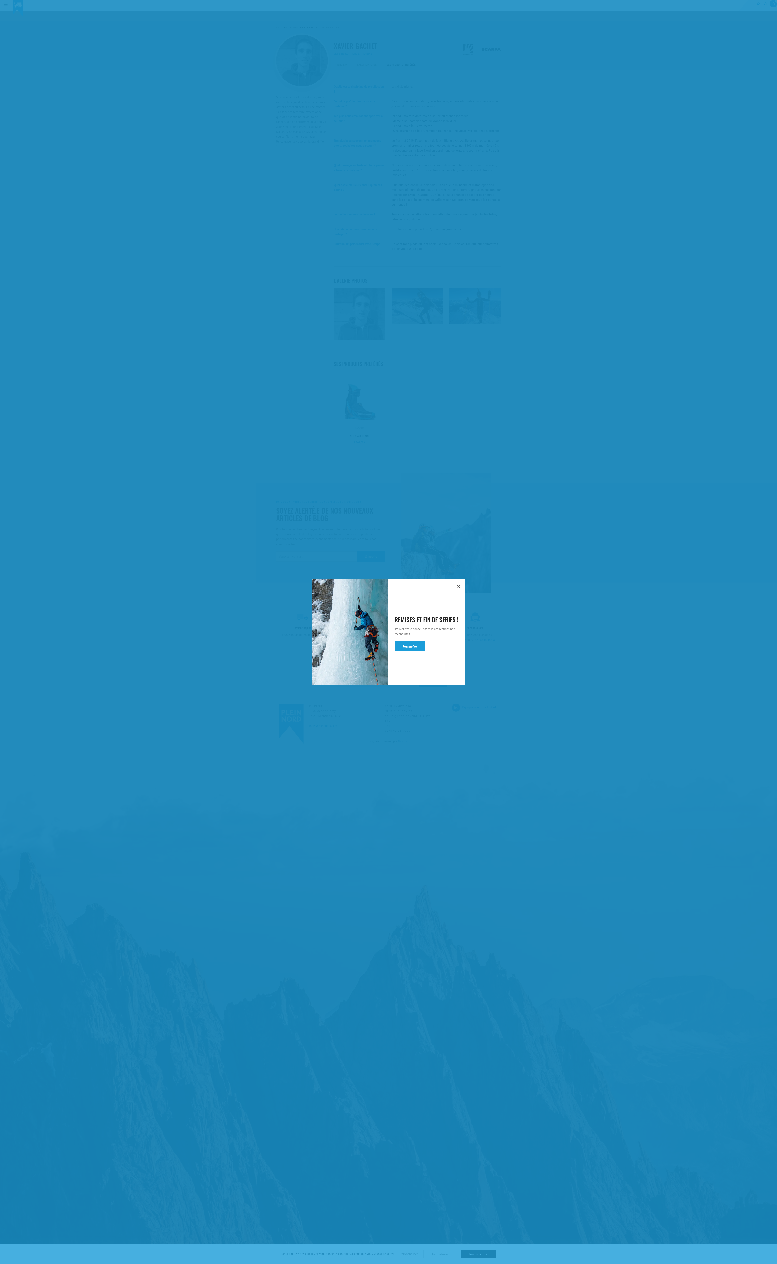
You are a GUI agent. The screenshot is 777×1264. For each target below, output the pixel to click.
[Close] (458, 586)
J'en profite (410, 646)
